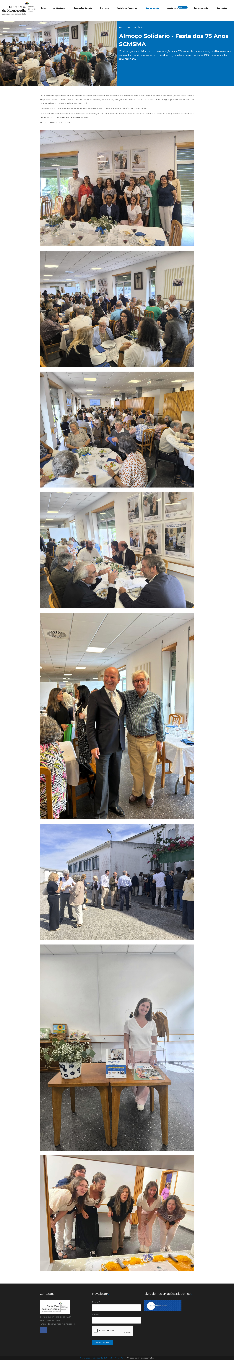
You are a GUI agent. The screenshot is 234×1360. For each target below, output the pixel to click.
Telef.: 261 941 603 (50, 1320)
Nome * (96, 1302)
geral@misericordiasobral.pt (55, 1317)
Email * (95, 1314)
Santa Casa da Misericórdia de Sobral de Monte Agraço (103, 1358)
